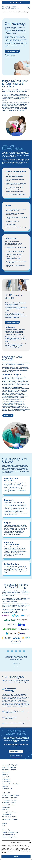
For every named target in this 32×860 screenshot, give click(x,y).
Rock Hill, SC (5, 809)
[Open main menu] (28, 7)
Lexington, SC (6, 807)
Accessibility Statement (8, 834)
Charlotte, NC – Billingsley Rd (10, 765)
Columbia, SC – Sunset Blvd (9, 797)
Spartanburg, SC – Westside (9, 819)
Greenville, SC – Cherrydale (9, 800)
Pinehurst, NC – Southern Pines (10, 784)
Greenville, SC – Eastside (8, 802)
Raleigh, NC (5, 786)
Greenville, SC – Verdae (8, 805)
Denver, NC (5, 774)
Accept (16, 856)
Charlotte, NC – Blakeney (9, 767)
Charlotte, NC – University (9, 769)
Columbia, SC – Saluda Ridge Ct (10, 795)
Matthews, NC (6, 779)
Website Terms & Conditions (10, 832)
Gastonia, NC (5, 777)
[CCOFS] (11, 7)
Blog (3, 825)
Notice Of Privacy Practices (9, 837)
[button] (30, 842)
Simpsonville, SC (6, 814)
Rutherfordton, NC (7, 788)
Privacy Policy (6, 830)
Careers (4, 823)
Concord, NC (5, 772)
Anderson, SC (6, 793)
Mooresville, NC (6, 781)
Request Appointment (16, 2)
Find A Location (10, 55)
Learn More (16, 641)
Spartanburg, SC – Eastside (9, 816)
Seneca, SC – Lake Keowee (9, 812)
